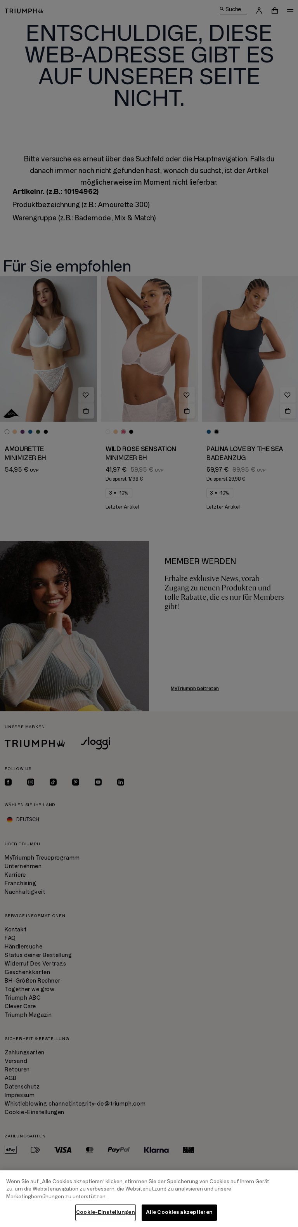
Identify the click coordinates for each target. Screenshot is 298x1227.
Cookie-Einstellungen (105, 1212)
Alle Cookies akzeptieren (179, 1212)
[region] (149, 1198)
